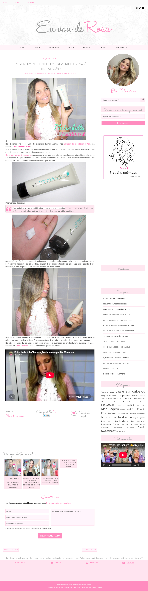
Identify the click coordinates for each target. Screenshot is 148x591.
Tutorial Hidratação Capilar (115, 336)
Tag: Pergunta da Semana (114, 342)
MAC (143, 405)
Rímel (142, 424)
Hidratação (50, 73)
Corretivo (134, 396)
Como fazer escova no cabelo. (116, 347)
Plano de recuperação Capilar (117, 309)
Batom (120, 391)
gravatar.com (46, 528)
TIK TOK (71, 47)
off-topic (140, 409)
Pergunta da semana (127, 413)
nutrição (130, 409)
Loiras (130, 404)
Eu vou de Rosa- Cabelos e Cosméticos (58, 587)
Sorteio (141, 427)
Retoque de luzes (130, 424)
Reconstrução (138, 421)
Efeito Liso (137, 398)
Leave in (121, 405)
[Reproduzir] (104, 465)
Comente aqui (84, 414)
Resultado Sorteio (110, 424)
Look (137, 405)
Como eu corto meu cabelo (115, 352)
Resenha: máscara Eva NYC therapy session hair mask (50, 481)
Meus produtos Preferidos (115, 304)
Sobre (17, 2)
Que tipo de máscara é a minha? (116, 358)
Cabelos (104, 47)
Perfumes (112, 413)
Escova (116, 402)
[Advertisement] (74, 12)
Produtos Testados (66, 73)
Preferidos (141, 413)
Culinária (109, 398)
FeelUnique (141, 402)
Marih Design (86, 585)
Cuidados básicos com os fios (116, 363)
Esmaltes (128, 401)
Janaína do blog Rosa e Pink (77, 144)
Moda (122, 409)
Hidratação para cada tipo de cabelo (119, 325)
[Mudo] (138, 465)
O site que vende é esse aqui (18, 155)
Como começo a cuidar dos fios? (117, 320)
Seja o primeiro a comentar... (58, 503)
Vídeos (117, 431)
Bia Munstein (15, 415)
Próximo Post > (89, 549)
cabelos (39, 73)
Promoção (106, 421)
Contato (31, 2)
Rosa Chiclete (22, 346)
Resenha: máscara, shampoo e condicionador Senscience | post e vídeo (31, 483)
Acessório (104, 392)
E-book (37, 47)
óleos (123, 431)
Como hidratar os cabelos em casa (118, 331)
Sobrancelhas (118, 427)
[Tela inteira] (142, 465)
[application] (123, 455)
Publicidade (121, 421)
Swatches (107, 430)
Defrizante (117, 398)
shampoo (105, 427)
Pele (104, 413)
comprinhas (124, 395)
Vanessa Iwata (67, 585)
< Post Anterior (11, 549)
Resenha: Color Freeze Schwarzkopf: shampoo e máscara (13, 483)
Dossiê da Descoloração (114, 374)
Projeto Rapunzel (139, 418)
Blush (128, 392)
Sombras (130, 427)
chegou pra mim (109, 396)
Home (4, 2)
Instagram (54, 47)
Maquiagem (121, 47)
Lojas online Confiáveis (114, 298)
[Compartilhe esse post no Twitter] (46, 415)
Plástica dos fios (110, 369)
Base (112, 392)
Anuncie (87, 47)
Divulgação (127, 398)
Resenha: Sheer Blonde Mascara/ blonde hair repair (68, 463)
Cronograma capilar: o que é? (116, 315)
